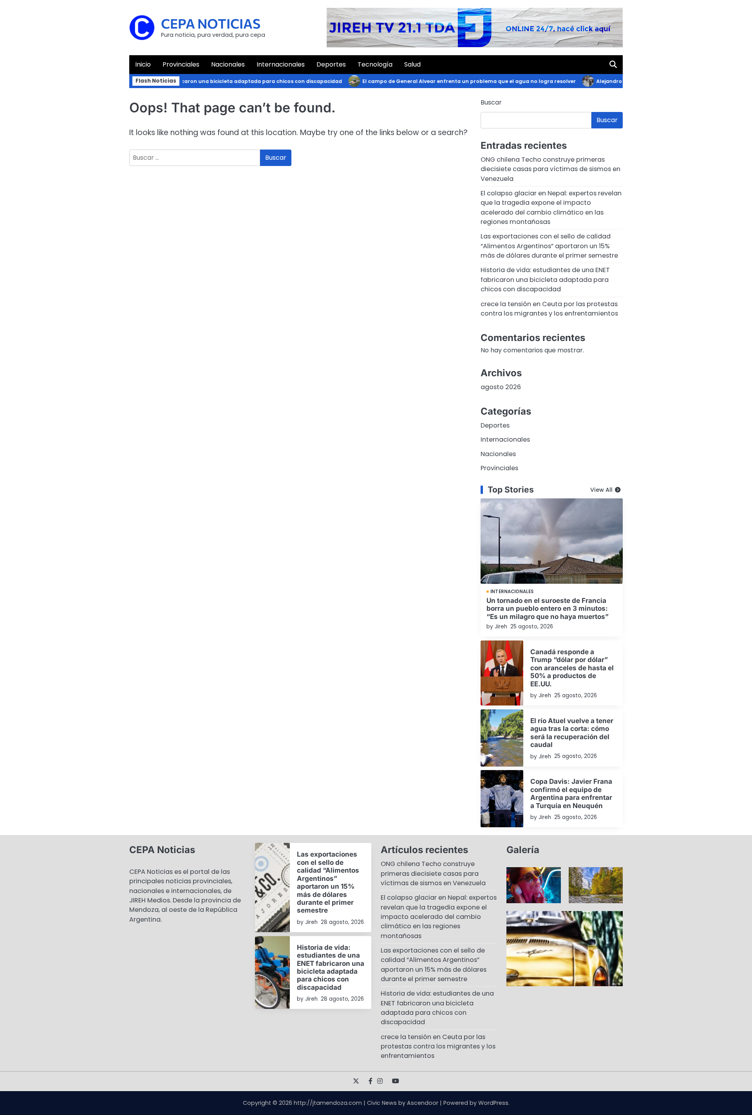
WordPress (493, 1103)
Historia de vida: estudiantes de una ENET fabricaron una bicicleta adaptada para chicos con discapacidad (185, 81)
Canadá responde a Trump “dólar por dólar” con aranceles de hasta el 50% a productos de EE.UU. (572, 668)
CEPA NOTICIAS (210, 23)
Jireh (501, 626)
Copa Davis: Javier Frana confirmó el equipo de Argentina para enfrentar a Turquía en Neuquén (571, 793)
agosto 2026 (501, 387)
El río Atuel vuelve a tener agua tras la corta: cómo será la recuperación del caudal (571, 732)
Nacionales (228, 64)
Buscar (491, 102)
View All (601, 490)
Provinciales (181, 64)
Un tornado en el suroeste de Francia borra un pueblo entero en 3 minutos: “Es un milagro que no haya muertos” (547, 608)
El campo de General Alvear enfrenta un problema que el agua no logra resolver (453, 81)
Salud (412, 64)
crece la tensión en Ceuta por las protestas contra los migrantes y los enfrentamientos (549, 308)
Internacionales (281, 64)
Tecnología (375, 64)
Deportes (331, 64)
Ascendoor (422, 1103)
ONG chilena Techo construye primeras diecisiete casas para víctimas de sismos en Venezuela (550, 169)
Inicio (143, 64)
